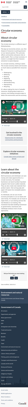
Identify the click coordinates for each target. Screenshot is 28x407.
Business (3, 333)
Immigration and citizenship (8, 326)
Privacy (3, 403)
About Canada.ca (5, 397)
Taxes (2, 343)
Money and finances (6, 367)
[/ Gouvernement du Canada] (10, 2)
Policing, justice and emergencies (10, 357)
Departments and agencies (8, 314)
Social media (4, 390)
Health (3, 340)
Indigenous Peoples (6, 374)
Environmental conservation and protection (14, 22)
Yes (12, 278)
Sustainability (6, 25)
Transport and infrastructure (9, 360)
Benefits (3, 337)
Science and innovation (7, 370)
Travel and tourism (6, 330)
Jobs (2, 323)
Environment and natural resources (12, 19)
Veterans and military (7, 377)
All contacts (4, 311)
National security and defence (9, 350)
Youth (2, 380)
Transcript (7, 125)
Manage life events (6, 384)
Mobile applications (6, 393)
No (16, 278)
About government (6, 317)
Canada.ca (4, 16)
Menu (5, 12)
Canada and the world (7, 363)
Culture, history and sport (8, 353)
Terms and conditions (7, 400)
